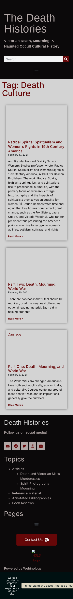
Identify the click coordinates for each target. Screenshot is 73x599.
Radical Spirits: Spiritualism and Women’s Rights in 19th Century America (36, 146)
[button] (36, 71)
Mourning (27, 488)
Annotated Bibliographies (31, 498)
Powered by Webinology (23, 568)
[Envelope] (7, 446)
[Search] (66, 59)
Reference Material (26, 493)
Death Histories (26, 422)
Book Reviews (23, 503)
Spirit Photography (34, 483)
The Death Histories (29, 23)
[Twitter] (24, 446)
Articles (18, 469)
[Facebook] (16, 446)
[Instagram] (32, 446)
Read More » (15, 236)
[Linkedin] (41, 446)
